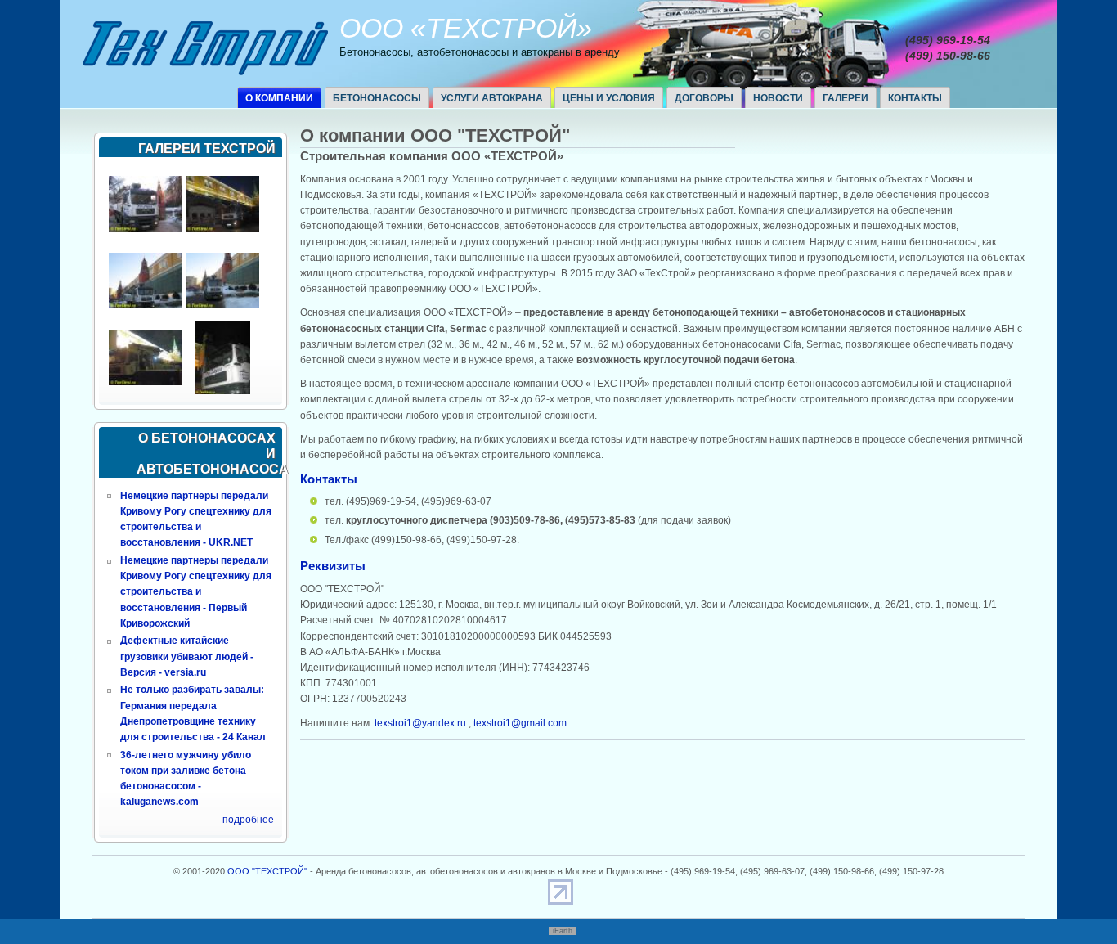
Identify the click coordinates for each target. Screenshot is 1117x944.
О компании (279, 98)
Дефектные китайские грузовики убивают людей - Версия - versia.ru (186, 656)
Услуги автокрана (492, 98)
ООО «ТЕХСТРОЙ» (465, 28)
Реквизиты (333, 566)
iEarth (562, 931)
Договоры (704, 98)
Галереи (845, 98)
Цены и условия (609, 98)
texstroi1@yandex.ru (420, 723)
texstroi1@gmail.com (520, 723)
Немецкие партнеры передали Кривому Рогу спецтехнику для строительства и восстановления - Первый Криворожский (195, 592)
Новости (778, 98)
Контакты (915, 98)
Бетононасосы (377, 98)
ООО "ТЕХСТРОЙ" (267, 871)
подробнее (248, 819)
